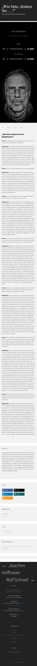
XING (14, 605)
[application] (18, 49)
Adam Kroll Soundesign (14, 652)
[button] (7, 490)
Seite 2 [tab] (9, 127)
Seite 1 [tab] (3, 127)
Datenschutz (14, 642)
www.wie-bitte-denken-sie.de (14, 590)
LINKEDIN (18, 605)
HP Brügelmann (6, 531)
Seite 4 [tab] (21, 127)
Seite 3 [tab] (15, 127)
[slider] (32, 48)
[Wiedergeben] (4, 49)
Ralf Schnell (20, 580)
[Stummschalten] (28, 49)
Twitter (5, 516)
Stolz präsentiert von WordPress (18, 662)
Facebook (6, 514)
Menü (3, 19)
